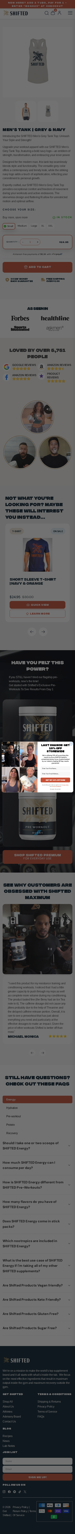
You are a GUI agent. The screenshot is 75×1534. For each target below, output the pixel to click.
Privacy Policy (65, 785)
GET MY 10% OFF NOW (55, 780)
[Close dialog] (71, 744)
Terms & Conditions (56, 786)
